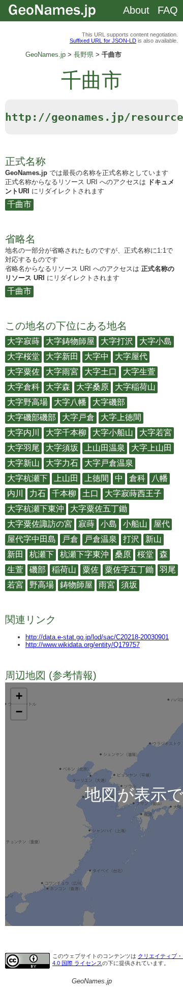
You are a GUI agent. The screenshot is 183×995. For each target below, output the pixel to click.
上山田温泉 (104, 447)
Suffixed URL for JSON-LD (103, 41)
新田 (15, 554)
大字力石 (62, 463)
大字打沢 (117, 341)
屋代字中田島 (31, 539)
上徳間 (96, 478)
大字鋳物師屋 (70, 341)
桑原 (123, 554)
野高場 (41, 584)
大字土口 (100, 371)
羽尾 (168, 569)
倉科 (137, 478)
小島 (109, 524)
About (136, 10)
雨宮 (107, 584)
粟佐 (90, 569)
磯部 (37, 569)
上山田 (66, 478)
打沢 (131, 539)
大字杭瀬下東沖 (35, 508)
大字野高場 (27, 402)
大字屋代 (131, 356)
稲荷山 (64, 569)
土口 (90, 493)
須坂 (129, 584)
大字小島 (155, 341)
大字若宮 (155, 432)
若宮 (15, 584)
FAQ (168, 10)
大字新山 (23, 463)
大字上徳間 (121, 417)
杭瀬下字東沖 (84, 554)
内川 (15, 493)
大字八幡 (70, 402)
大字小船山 (113, 432)
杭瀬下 (41, 554)
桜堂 (145, 554)
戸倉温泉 (100, 539)
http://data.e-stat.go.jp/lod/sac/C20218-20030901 (97, 637)
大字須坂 (62, 447)
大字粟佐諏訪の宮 (39, 524)
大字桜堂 (23, 356)
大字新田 (62, 356)
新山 (153, 539)
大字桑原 (92, 387)
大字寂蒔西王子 (133, 493)
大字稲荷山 (135, 387)
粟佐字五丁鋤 (129, 569)
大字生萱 (139, 371)
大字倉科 (23, 387)
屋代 (162, 524)
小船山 (135, 524)
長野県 (84, 54)
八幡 (159, 478)
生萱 (15, 569)
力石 (37, 493)
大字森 (58, 387)
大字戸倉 (78, 417)
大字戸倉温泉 (108, 463)
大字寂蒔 (23, 341)
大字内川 (23, 432)
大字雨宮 (62, 371)
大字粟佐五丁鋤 (98, 508)
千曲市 (19, 204)
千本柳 (64, 493)
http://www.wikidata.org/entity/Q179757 (82, 644)
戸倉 (70, 539)
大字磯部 (109, 402)
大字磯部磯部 (31, 417)
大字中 (96, 356)
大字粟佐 (23, 371)
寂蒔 (86, 524)
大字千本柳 (66, 432)
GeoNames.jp (45, 54)
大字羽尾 (23, 447)
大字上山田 (151, 447)
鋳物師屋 (76, 584)
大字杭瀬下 (27, 478)
